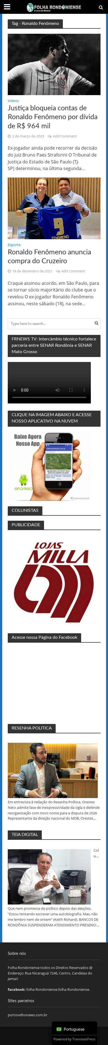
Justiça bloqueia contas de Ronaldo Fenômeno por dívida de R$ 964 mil (52, 117)
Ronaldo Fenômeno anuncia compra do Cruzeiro (49, 257)
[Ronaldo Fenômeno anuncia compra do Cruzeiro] (54, 208)
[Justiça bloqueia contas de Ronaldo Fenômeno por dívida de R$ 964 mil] (54, 64)
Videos (13, 101)
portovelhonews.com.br (27, 1014)
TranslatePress (84, 1039)
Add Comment (65, 136)
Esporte (14, 245)
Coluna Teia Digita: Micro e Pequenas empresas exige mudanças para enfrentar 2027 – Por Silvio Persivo (97, 853)
